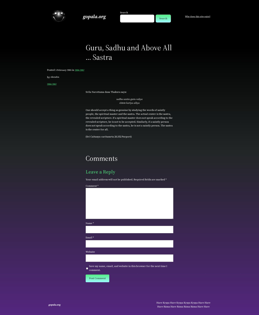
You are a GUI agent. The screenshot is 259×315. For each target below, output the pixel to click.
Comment (92, 186)
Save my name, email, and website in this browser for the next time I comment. (128, 268)
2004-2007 (79, 70)
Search (124, 12)
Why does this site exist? (197, 16)
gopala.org (94, 16)
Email (90, 237)
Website (90, 251)
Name (90, 223)
